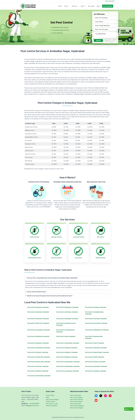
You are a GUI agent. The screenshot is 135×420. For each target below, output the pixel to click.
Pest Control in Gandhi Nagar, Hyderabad (68, 366)
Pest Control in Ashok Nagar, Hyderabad (67, 343)
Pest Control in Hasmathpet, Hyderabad (38, 347)
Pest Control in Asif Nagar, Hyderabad (67, 312)
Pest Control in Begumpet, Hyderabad (38, 318)
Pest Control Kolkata (76, 401)
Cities (66, 6)
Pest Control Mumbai (76, 397)
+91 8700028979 (34, 403)
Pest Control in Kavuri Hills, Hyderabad (96, 323)
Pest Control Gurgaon (76, 408)
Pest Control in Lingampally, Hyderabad (38, 329)
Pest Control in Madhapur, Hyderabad (67, 357)
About (82, 6)
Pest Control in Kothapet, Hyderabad (37, 371)
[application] (68, 6)
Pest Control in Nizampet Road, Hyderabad (94, 337)
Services (74, 6)
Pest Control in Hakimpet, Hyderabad (66, 347)
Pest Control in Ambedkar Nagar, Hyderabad (94, 313)
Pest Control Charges (52, 399)
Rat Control (100, 237)
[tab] (67, 282)
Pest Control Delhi (75, 395)
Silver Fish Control (56, 257)
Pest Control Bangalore (77, 405)
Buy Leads (91, 6)
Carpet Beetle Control (34, 257)
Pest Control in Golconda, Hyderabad (37, 366)
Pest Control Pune (75, 403)
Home (60, 6)
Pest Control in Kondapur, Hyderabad (95, 307)
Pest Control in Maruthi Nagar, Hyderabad (97, 352)
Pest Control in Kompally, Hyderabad (37, 352)
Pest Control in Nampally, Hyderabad (95, 371)
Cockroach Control (78, 237)
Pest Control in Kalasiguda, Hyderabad (67, 318)
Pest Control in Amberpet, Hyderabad (38, 343)
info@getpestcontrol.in (32, 405)
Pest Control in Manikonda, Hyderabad (38, 336)
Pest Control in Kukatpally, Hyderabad (38, 312)
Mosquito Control (56, 237)
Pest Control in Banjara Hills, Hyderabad (38, 361)
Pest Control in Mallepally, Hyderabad (67, 352)
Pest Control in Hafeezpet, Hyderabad (96, 347)
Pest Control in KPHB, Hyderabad (94, 357)
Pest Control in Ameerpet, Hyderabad (38, 307)
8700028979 (110, 1)
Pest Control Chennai (76, 399)
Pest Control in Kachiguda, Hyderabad (96, 318)
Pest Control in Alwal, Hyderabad (94, 343)
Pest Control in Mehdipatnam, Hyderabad (97, 329)
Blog (98, 6)
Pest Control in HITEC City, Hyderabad (38, 323)
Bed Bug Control (100, 257)
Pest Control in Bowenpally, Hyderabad (67, 307)
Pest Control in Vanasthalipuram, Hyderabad (65, 330)
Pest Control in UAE (52, 403)
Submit (98, 40)
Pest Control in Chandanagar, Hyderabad (67, 361)
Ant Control (78, 257)
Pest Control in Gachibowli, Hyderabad (96, 366)
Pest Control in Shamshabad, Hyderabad (38, 375)
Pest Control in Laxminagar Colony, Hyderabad (66, 324)
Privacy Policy (50, 395)
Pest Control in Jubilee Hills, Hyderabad (38, 357)
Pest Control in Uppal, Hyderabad (65, 336)
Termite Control (34, 237)
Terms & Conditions (51, 405)
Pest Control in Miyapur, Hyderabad (95, 361)
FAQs (47, 397)
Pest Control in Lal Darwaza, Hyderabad (67, 371)
